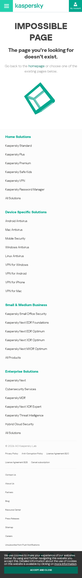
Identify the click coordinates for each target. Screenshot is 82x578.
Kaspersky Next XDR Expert (23, 406)
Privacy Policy (11, 453)
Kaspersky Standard (18, 145)
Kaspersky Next (15, 380)
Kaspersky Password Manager (25, 189)
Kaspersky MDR (15, 398)
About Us (9, 483)
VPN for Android (15, 273)
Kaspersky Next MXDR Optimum (26, 349)
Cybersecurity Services (20, 389)
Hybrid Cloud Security (19, 424)
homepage (36, 66)
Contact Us (10, 475)
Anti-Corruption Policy (32, 453)
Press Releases (12, 518)
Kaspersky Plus (15, 154)
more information (65, 564)
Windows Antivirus (17, 247)
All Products (13, 357)
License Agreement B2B (16, 462)
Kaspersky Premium (18, 163)
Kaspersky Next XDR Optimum (25, 340)
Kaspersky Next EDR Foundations (27, 322)
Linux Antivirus (14, 256)
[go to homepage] (29, 6)
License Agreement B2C (57, 453)
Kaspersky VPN (15, 180)
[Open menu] (6, 6)
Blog (7, 501)
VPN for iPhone (15, 282)
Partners (9, 492)
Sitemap (9, 527)
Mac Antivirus (14, 229)
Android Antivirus (16, 221)
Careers (8, 536)
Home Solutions (18, 137)
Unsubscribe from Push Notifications (22, 545)
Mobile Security (15, 238)
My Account (75, 8)
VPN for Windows (16, 264)
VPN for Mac (13, 291)
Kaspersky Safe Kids (18, 172)
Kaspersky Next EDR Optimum (25, 331)
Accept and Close (41, 570)
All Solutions (13, 198)
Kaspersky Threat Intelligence (24, 415)
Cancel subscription (40, 462)
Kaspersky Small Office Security (26, 313)
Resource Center (13, 510)
